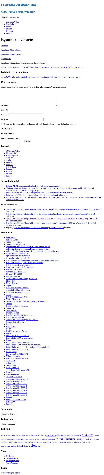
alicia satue (7, 435)
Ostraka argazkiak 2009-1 (16, 383)
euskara (53, 67)
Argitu (8, 160)
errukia (79, 435)
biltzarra (38, 435)
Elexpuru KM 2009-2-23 (16, 272)
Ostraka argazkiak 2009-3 (16, 388)
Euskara (9, 26)
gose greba (29, 439)
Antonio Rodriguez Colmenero (18, 290)
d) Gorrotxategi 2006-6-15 (16, 244)
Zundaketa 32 (11, 310)
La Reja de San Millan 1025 (17, 354)
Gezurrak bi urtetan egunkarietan (66, 77)
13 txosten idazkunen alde (16, 292)
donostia (43, 435)
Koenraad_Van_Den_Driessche (33, 442)
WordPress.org (12, 463)
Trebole (9, 304)
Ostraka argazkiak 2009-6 (16, 395)
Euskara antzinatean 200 (16, 399)
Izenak (8, 324)
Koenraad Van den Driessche (17, 288)
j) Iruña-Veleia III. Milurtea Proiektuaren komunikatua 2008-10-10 (32, 260)
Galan (8, 294)
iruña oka (62, 439)
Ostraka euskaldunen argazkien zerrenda (22, 320)
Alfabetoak (10, 363)
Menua (4, 17)
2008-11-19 (10, 361)
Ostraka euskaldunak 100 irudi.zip (19, 315)
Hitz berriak (11, 326)
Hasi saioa (10, 456)
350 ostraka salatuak (14, 377)
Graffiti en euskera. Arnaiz (16, 331)
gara (11, 439)
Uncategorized (15, 67)
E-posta (5, 114)
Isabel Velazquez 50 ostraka (17, 297)
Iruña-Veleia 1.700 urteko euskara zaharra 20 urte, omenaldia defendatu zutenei (37, 195)
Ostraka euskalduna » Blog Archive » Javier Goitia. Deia (29, 209)
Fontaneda (10, 169)
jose (94, 439)
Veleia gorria (11, 365)
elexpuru (51, 435)
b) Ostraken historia (14, 242)
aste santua (22, 435)
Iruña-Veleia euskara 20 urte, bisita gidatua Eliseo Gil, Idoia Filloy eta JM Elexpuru (39, 193)
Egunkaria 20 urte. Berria (11, 54)
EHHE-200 (10, 402)
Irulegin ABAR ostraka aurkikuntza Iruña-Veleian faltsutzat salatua (32, 186)
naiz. (65, 442)
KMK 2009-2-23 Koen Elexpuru (19, 342)
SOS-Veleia (10, 237)
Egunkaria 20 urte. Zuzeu (11, 50)
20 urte (31, 67)
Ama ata (9, 158)
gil (14, 439)
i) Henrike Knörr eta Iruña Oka (18, 258)
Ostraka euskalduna (18, 5)
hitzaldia (44, 439)
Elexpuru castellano (14, 269)
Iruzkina (5, 105)
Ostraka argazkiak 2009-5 (16, 393)
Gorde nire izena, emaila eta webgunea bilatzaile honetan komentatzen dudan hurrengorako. (40, 124)
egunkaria (45, 67)
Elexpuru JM (11, 153)
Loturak (9, 33)
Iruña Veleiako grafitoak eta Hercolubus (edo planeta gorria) (26, 77)
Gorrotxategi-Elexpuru (15, 322)
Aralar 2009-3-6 (12, 367)
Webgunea (5, 119)
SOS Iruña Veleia (13, 151)
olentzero (70, 442)
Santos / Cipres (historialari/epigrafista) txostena (25, 301)
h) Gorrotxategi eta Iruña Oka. (18, 256)
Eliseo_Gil (68, 435)
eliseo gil (60, 435)
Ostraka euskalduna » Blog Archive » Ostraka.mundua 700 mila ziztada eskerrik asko (40, 218)
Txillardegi (21, 446)
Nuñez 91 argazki (13, 299)
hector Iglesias (36, 439)
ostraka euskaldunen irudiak (17, 379)
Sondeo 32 (10, 308)
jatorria (85, 439)
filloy (8, 439)
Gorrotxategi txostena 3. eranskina (19, 267)
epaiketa (74, 435)
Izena (4, 110)
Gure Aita (10, 372)
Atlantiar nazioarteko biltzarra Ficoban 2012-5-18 (75, 214)
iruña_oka (75, 439)
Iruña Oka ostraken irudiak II (17, 336)
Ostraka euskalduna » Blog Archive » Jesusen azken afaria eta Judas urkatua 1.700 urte (41, 223)
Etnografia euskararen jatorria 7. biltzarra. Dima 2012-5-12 (78, 209)
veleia (33, 445)
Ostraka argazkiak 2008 (15, 381)
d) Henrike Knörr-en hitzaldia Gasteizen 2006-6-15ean (28, 247)
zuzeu (59, 67)
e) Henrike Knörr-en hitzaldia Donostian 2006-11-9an (27, 249)
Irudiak (9, 29)
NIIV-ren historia (13, 356)
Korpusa (9, 340)
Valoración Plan (12, 374)
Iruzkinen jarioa (12, 461)
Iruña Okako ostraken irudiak (18, 349)
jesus (90, 439)
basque (28, 435)
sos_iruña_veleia (8, 446)
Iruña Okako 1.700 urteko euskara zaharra (23, 345)
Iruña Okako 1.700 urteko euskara (19, 338)
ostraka (80, 67)
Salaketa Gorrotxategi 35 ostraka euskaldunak (24, 263)
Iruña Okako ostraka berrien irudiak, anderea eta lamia (27, 347)
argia (16, 435)
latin (50, 442)
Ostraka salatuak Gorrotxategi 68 (19, 265)
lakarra (45, 442)
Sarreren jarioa (12, 458)
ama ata (13, 435)
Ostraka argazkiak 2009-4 (16, 390)
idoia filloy (51, 439)
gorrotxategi (20, 439)
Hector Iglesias (12, 155)
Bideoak (9, 31)
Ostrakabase (11, 24)
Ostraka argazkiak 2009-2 (16, 386)
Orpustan (9, 285)
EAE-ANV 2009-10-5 (20, 370)
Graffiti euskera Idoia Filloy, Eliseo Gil (21, 278)
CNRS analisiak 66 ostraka (17, 306)
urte (26, 446)
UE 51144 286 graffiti (15, 317)
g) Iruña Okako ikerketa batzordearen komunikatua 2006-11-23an (32, 251)
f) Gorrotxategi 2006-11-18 (17, 253)
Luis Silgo (55, 442)
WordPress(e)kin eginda (10, 473)
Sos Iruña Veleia (12, 22)
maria (61, 442)
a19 (2, 435)
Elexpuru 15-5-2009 (14, 274)
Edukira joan (13, 17)
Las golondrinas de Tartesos (17, 358)
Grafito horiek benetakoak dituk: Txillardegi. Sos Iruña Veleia (39, 228)
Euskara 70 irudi (12, 313)
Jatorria (9, 162)
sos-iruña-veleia (84, 442)
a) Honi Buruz (12, 240)
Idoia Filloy (10, 281)
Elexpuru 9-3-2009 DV (15, 276)
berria (37, 67)
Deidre (9, 329)
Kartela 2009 (11, 352)
